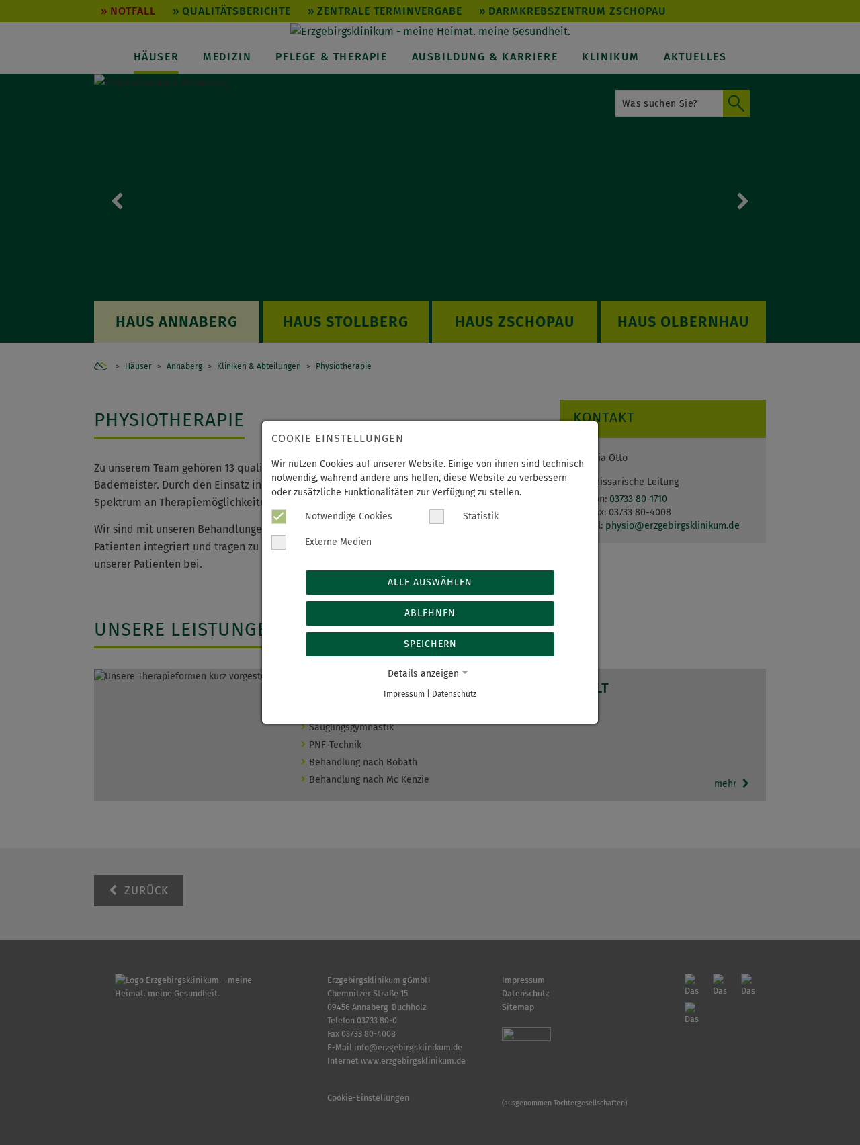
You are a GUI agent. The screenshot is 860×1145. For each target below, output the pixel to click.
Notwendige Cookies (347, 516)
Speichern (430, 644)
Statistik (479, 516)
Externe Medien (337, 542)
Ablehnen (430, 613)
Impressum (404, 694)
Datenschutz (454, 694)
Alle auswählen (430, 582)
